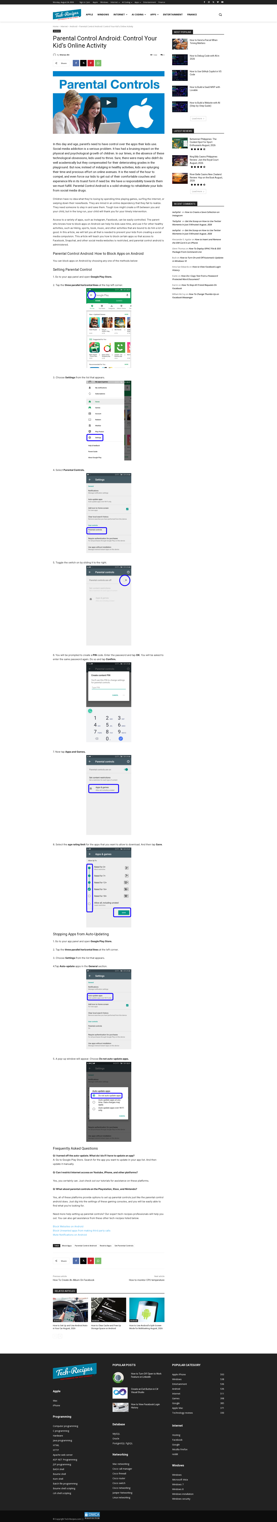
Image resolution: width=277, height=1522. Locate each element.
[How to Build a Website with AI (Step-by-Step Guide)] (180, 106)
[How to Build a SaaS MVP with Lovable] (180, 91)
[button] (220, 14)
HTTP (56, 1450)
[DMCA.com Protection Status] (92, 1519)
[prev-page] (55, 1336)
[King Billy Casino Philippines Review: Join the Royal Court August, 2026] (180, 160)
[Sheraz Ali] (55, 54)
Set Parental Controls (124, 1245)
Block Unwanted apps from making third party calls (81, 1230)
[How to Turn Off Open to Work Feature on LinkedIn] (118, 1377)
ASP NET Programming (65, 1459)
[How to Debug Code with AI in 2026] (180, 59)
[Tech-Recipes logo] (67, 14)
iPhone (56, 1405)
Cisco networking (121, 1487)
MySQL (116, 1433)
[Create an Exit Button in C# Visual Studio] (120, 1393)
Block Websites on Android (68, 1226)
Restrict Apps (105, 1245)
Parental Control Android (86, 1245)
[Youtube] (222, 2)
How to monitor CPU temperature (146, 1280)
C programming (61, 1430)
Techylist (176, 221)
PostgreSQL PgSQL (123, 1443)
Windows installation (182, 1493)
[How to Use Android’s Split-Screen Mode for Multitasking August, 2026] (146, 1310)
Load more (197, 118)
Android (73, 26)
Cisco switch (119, 1483)
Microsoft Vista (180, 1479)
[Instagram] (209, 2)
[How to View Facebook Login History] (121, 1407)
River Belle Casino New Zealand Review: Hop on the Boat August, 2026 (206, 177)
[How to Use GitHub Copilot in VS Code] (180, 75)
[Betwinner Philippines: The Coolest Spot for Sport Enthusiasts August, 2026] (180, 143)
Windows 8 (178, 1489)
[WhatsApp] (98, 63)
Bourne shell (59, 1473)
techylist (176, 212)
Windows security (181, 1498)
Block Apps (67, 1245)
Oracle (116, 1438)
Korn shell (58, 1478)
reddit (175, 1454)
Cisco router (119, 1478)
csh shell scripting (62, 1493)
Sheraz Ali (64, 55)
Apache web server (63, 1454)
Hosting (176, 1434)
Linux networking (121, 1497)
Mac (55, 1400)
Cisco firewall (119, 1473)
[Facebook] (204, 2)
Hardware (58, 1435)
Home (56, 26)
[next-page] (60, 1336)
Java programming (62, 1440)
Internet (64, 26)
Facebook (177, 1439)
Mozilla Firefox (179, 1449)
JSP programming (62, 1464)
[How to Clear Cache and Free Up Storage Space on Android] (108, 1310)
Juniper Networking (122, 1492)
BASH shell (58, 1469)
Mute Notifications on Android (70, 1234)
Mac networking (121, 1463)
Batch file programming (65, 1483)
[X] (213, 2)
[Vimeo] (218, 2)
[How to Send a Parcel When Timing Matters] (180, 44)
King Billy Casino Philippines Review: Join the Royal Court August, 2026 (204, 159)
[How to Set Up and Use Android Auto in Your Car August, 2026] (70, 1310)
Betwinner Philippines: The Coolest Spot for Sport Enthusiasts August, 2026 (203, 142)
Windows (177, 1474)
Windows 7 (178, 1484)
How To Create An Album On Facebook (73, 1280)
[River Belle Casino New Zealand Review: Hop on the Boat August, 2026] (180, 178)
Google (176, 1444)
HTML (56, 1445)
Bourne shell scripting (64, 1488)
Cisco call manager (122, 1468)
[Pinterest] (91, 63)
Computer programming (65, 1426)
